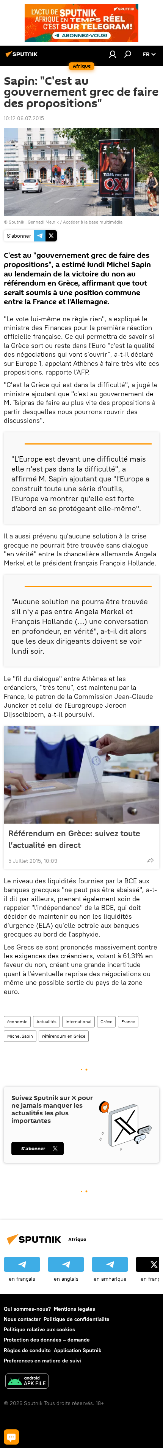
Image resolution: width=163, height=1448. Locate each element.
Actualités (46, 1021)
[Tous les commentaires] (11, 1437)
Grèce (106, 1021)
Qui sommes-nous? (27, 1308)
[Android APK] (27, 1382)
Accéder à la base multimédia (92, 222)
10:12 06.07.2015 (24, 118)
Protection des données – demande (47, 1339)
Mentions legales (74, 1308)
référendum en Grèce (63, 1036)
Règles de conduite (27, 1350)
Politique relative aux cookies (39, 1329)
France (128, 1021)
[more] (150, 860)
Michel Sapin (20, 1036)
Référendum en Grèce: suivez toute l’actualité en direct (74, 839)
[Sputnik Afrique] (23, 57)
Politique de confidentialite (77, 1319)
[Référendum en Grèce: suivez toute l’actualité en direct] (81, 775)
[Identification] (112, 54)
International (78, 1021)
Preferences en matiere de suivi (42, 1360)
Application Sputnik (77, 1350)
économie (17, 1021)
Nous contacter (22, 1319)
